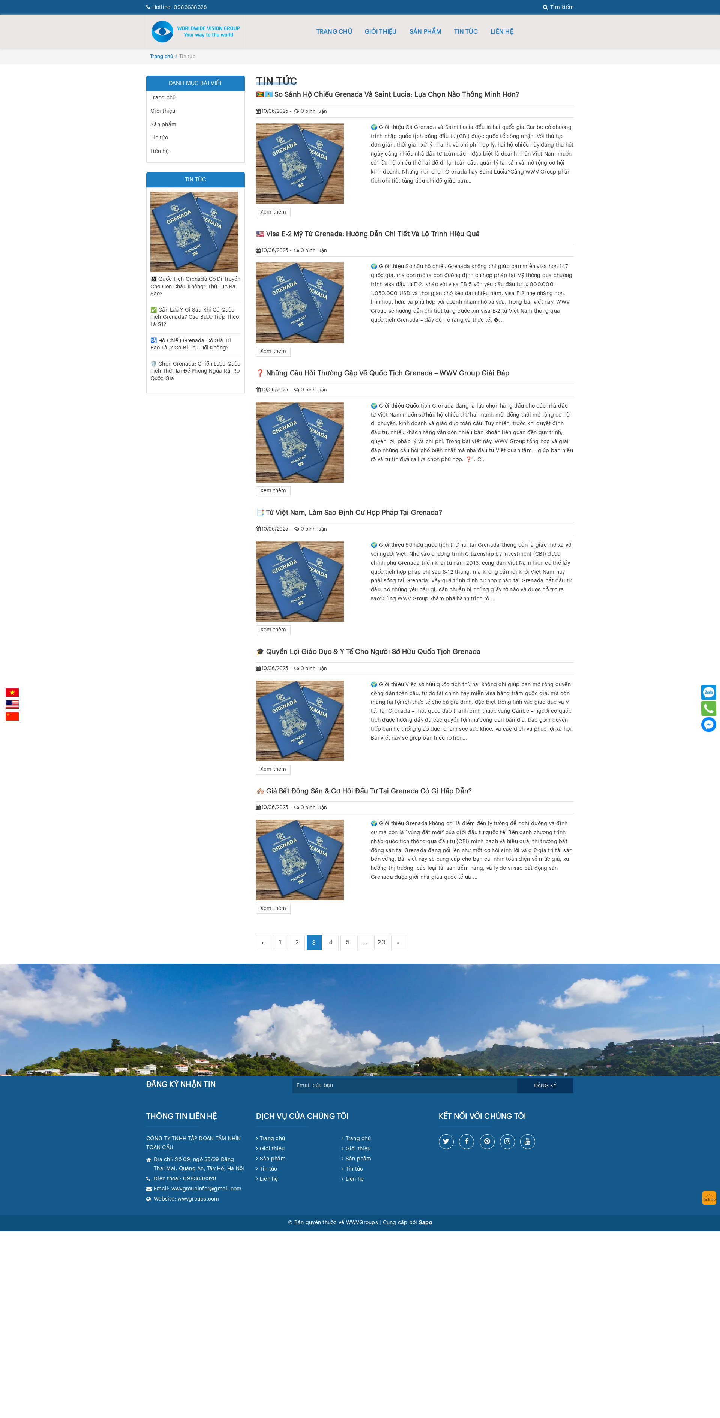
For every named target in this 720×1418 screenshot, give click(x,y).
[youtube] (527, 1141)
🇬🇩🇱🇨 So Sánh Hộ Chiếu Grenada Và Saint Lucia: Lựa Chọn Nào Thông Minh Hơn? (387, 94)
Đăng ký (545, 1085)
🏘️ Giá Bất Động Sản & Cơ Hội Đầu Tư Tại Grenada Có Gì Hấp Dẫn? (364, 791)
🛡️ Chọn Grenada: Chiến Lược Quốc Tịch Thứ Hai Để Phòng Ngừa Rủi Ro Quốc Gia (195, 371)
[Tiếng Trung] (12, 716)
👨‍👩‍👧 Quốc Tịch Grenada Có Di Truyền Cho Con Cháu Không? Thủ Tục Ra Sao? (195, 287)
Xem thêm (273, 212)
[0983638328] (708, 708)
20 (382, 943)
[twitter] (446, 1141)
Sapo (425, 1222)
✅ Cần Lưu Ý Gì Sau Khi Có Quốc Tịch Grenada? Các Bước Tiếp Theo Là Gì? (194, 317)
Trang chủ (334, 32)
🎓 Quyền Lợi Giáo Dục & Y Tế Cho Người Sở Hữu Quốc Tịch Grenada (368, 651)
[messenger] (708, 724)
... (365, 943)
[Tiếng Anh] (12, 704)
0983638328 (179, 7)
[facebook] (466, 1141)
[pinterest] (487, 1141)
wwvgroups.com (198, 1199)
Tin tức (466, 32)
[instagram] (507, 1141)
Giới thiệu (381, 32)
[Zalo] (708, 692)
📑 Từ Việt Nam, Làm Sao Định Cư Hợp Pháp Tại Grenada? (349, 512)
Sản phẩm (425, 32)
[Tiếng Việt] (12, 692)
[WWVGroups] (195, 31)
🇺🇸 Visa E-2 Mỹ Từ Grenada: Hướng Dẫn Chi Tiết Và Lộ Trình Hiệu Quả (368, 234)
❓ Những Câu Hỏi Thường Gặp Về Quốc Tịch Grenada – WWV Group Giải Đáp (383, 373)
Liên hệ (501, 32)
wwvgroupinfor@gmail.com (206, 1189)
